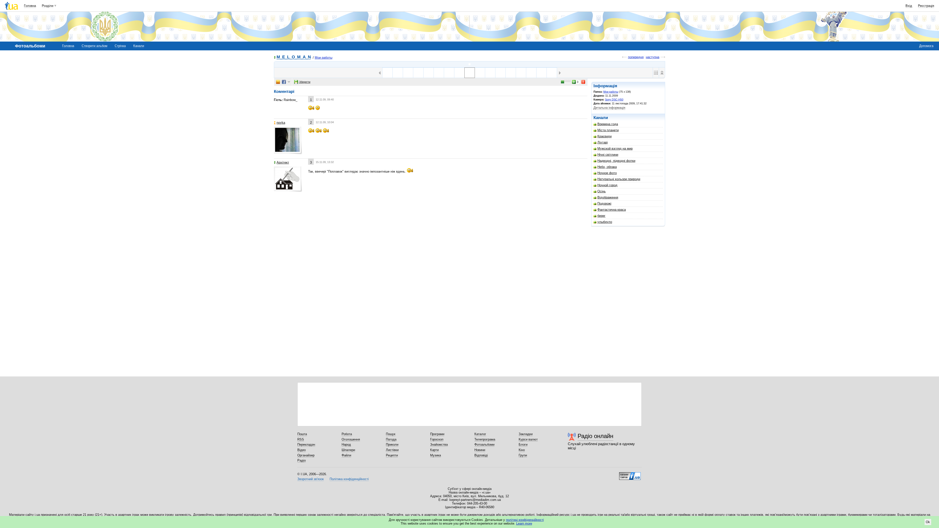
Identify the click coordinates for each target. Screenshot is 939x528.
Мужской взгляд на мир (615, 148)
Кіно (522, 450)
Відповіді (481, 455)
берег (601, 216)
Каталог (480, 434)
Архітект (283, 162)
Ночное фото (607, 173)
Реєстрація (926, 6)
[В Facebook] (284, 82)
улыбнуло (604, 222)
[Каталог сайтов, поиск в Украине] (630, 474)
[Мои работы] (469, 64)
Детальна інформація (609, 108)
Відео (301, 450)
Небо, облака (607, 167)
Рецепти (392, 455)
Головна (30, 6)
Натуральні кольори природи (618, 179)
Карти (434, 450)
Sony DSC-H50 (614, 99)
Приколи (392, 444)
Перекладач (306, 444)
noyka (281, 122)
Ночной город (607, 185)
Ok (928, 522)
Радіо (301, 460)
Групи (523, 455)
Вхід (908, 6)
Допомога (926, 46)
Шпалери (348, 450)
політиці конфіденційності (525, 520)
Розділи (47, 6)
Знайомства (439, 444)
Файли (346, 455)
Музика (435, 455)
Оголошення (351, 439)
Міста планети (608, 130)
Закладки (526, 434)
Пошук (390, 434)
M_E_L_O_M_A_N (294, 57)
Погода (391, 439)
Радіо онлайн (595, 436)
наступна (652, 57)
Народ (346, 444)
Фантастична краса (611, 209)
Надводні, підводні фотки (616, 161)
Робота (347, 434)
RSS (300, 439)
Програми (437, 434)
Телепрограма (484, 439)
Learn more (524, 523)
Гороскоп (436, 439)
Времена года (607, 124)
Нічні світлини (607, 154)
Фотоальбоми (484, 444)
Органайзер (305, 455)
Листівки (392, 450)
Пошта (302, 434)
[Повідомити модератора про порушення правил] (583, 82)
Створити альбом (94, 46)
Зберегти (304, 81)
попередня (636, 57)
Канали (138, 46)
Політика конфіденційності (349, 479)
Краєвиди (604, 136)
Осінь (601, 191)
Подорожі (604, 203)
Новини (479, 450)
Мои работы (323, 57)
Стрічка (120, 46)
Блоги (523, 444)
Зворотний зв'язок (310, 479)
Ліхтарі (602, 142)
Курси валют (528, 439)
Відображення (607, 197)
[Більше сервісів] (289, 82)
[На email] (278, 82)
